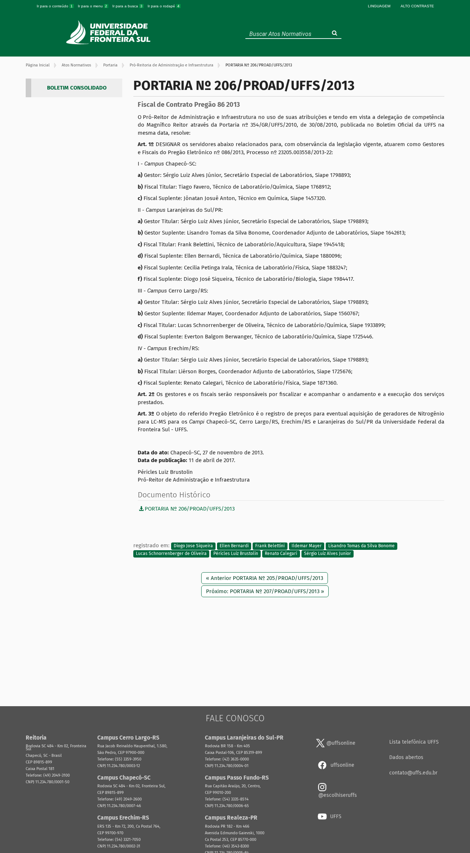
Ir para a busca (127, 6)
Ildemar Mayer (307, 545)
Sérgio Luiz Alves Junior (327, 553)
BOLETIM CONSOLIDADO (76, 87)
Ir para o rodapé (164, 6)
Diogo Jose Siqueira (193, 545)
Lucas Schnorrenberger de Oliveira (171, 553)
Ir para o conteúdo (55, 6)
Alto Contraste (417, 6)
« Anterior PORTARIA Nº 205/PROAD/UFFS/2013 (264, 578)
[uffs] (109, 32)
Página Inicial (38, 65)
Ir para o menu (92, 6)
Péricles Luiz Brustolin (235, 553)
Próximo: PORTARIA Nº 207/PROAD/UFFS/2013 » (265, 591)
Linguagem (379, 6)
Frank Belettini (270, 545)
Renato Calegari (281, 553)
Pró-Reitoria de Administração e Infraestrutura (171, 65)
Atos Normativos (76, 65)
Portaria (110, 65)
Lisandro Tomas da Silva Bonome (361, 545)
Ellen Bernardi (234, 545)
